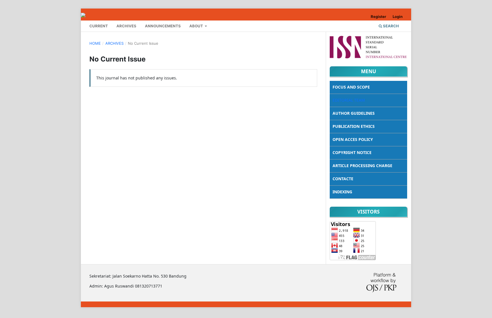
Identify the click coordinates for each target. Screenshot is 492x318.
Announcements (163, 26)
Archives (126, 26)
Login (398, 16)
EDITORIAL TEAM (349, 100)
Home (95, 43)
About (196, 26)
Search (390, 26)
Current (98, 26)
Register (378, 16)
